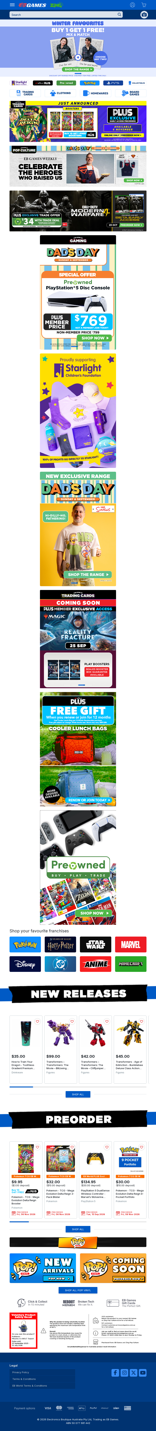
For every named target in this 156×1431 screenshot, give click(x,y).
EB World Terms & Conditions (29, 1385)
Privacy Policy (20, 1372)
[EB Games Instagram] (124, 1373)
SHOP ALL (78, 1094)
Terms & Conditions (24, 1378)
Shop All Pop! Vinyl (78, 1290)
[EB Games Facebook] (115, 1373)
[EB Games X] (133, 1373)
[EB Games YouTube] (142, 1373)
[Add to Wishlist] (37, 1021)
